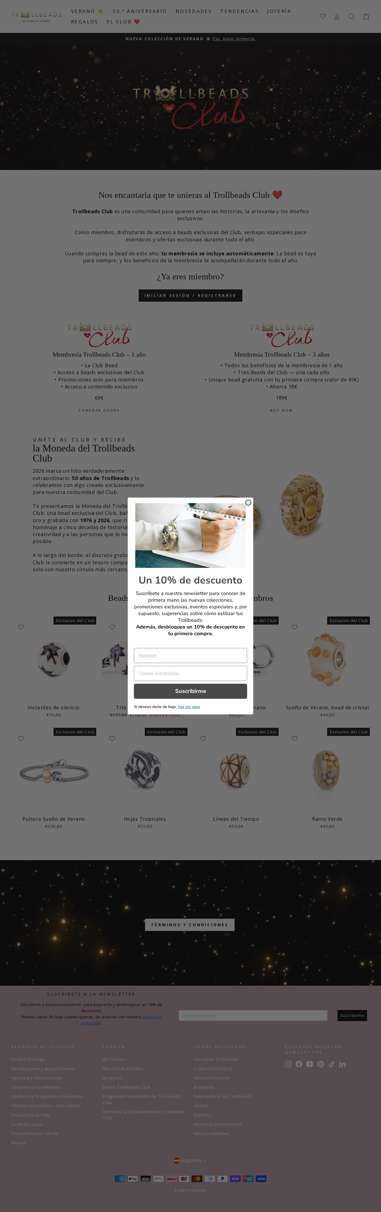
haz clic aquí (189, 706)
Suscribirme (190, 691)
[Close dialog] (248, 502)
